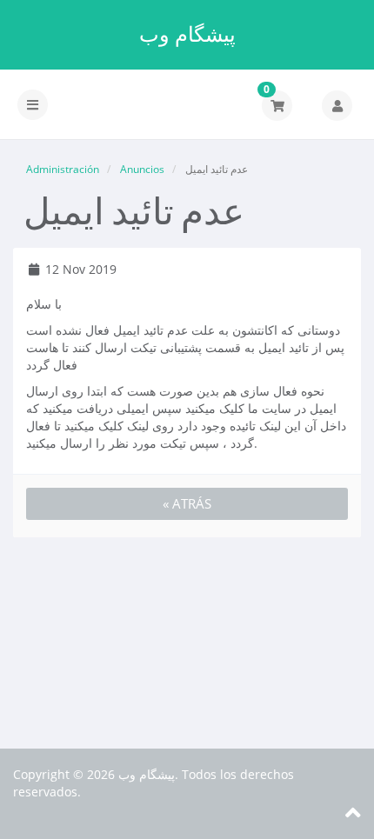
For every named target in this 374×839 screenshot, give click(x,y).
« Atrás (187, 503)
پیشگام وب (187, 34)
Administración (62, 169)
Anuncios (142, 169)
